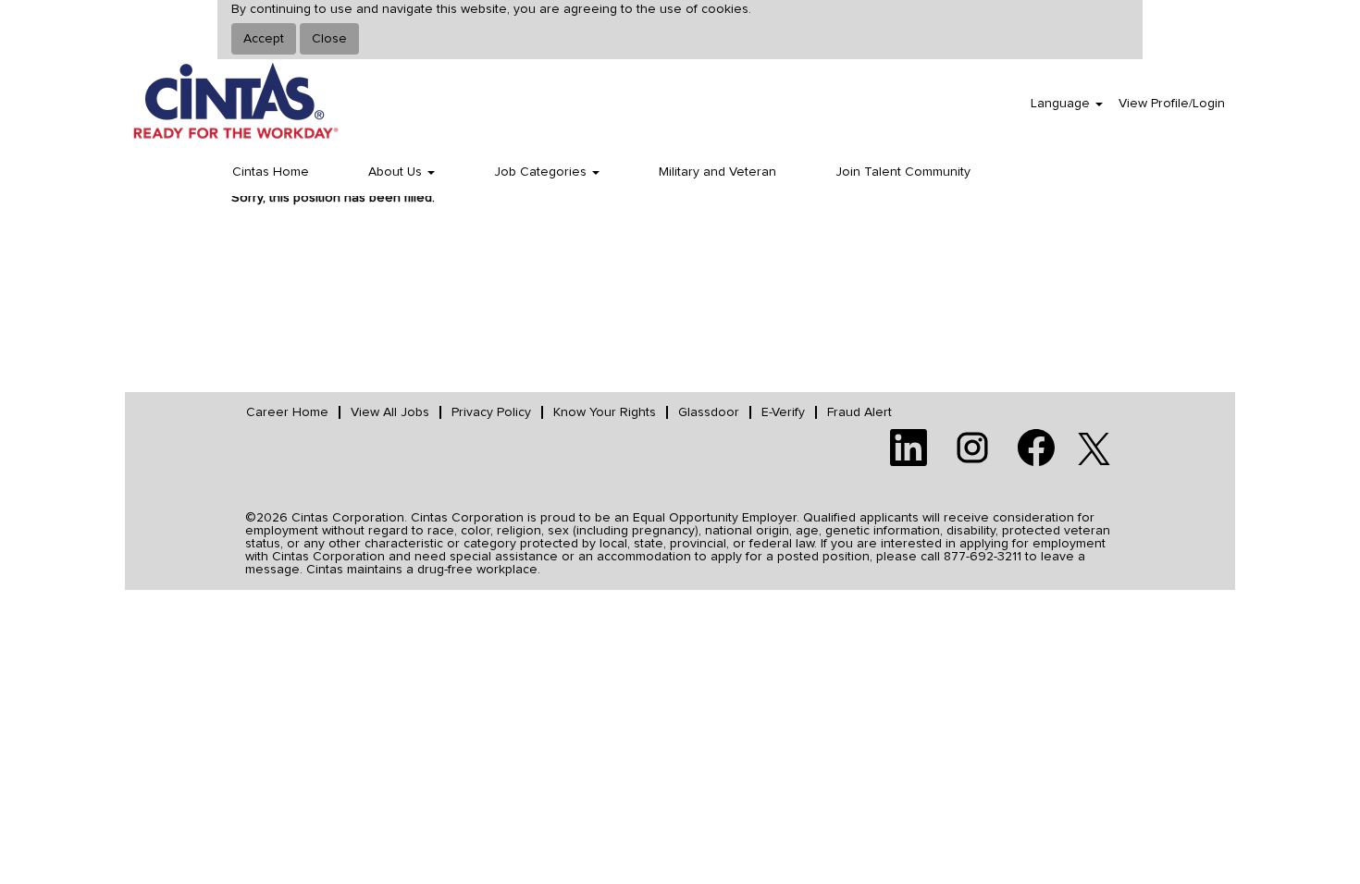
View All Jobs (390, 412)
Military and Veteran (717, 172)
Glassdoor (708, 412)
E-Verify (783, 412)
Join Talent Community (903, 172)
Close (329, 38)
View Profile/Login (1172, 103)
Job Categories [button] (542, 172)
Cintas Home (270, 172)
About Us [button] (397, 172)
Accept (263, 38)
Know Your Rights (604, 412)
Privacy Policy (491, 412)
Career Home (287, 412)
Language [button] (1062, 103)
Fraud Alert (859, 412)
